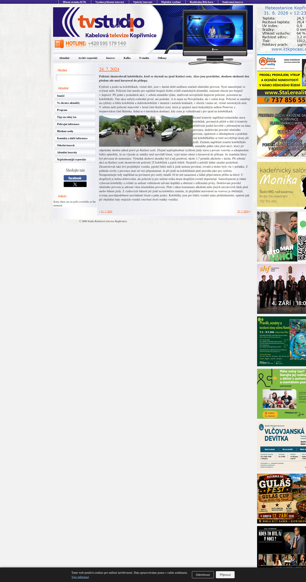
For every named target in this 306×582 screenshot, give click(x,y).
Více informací (80, 577)
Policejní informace (68, 124)
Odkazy (162, 58)
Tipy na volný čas (66, 117)
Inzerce (110, 58)
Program (62, 110)
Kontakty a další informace (72, 138)
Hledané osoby (65, 131)
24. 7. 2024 (109, 69)
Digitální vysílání (171, 2)
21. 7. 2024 (106, 211)
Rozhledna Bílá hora (201, 2)
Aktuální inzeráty (67, 152)
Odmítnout (203, 574)
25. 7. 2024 (243, 211)
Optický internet (142, 2)
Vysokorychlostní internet (109, 2)
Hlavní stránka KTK (74, 2)
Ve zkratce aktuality (68, 103)
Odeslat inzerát (66, 145)
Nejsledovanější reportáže (71, 159)
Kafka (127, 58)
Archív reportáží (87, 58)
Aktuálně (64, 58)
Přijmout (225, 574)
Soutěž (61, 96)
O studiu (144, 58)
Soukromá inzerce (232, 2)
